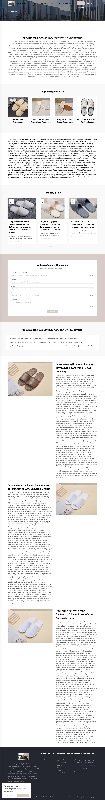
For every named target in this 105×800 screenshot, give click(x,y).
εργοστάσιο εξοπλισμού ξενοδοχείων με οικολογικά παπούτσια (30, 342)
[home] (11, 3)
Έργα (51, 3)
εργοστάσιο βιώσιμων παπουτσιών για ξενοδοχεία (62, 339)
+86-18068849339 (82, 768)
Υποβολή (52, 311)
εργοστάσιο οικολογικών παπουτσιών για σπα (67, 342)
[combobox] (14, 282)
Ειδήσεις (57, 3)
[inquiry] (103, 394)
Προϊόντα (44, 3)
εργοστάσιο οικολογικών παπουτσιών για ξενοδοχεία (26, 339)
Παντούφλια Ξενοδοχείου (48, 760)
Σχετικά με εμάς (33, 3)
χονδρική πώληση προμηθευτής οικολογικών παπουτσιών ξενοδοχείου (32, 346)
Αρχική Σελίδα (21, 3)
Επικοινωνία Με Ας (68, 3)
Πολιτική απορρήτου (89, 797)
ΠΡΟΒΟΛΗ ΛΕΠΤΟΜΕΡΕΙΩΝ (18, 107)
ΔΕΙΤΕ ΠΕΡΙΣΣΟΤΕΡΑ (14, 241)
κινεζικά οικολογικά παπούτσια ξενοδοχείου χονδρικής (75, 346)
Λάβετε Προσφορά (81, 4)
